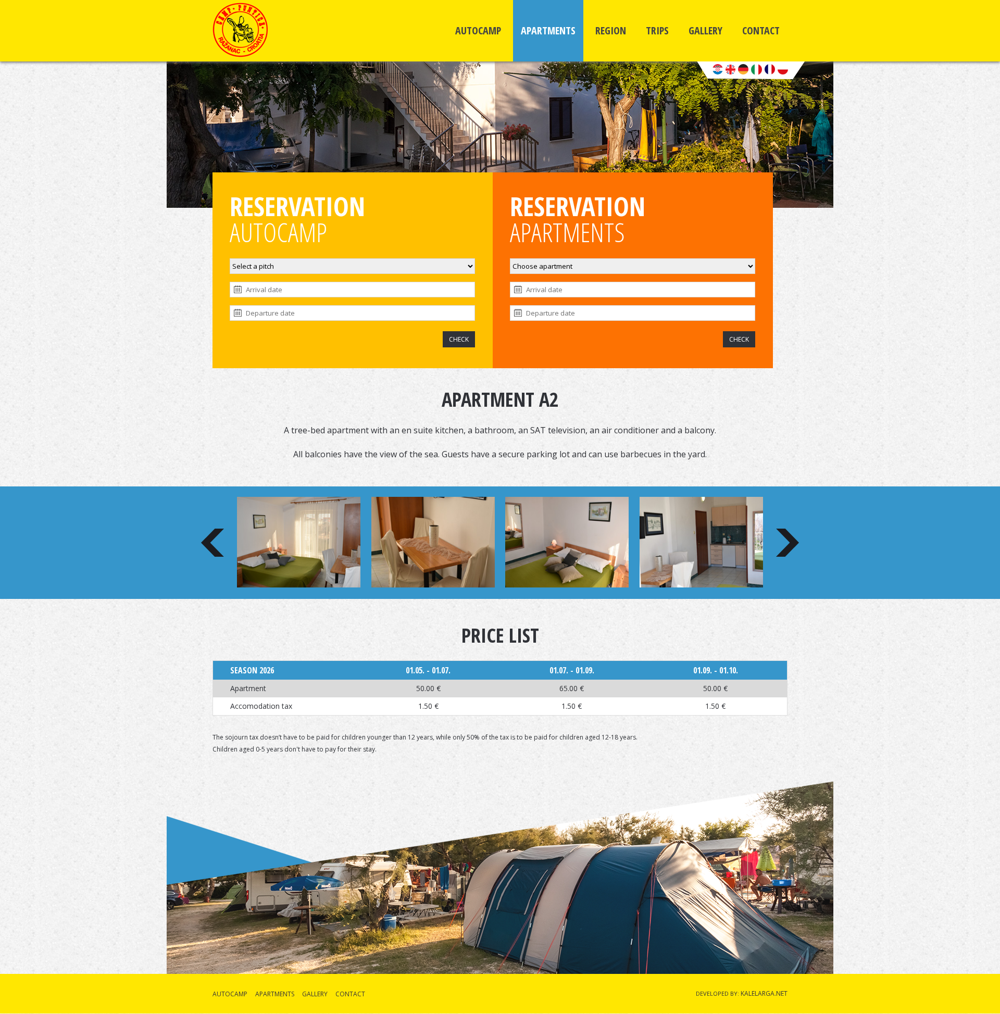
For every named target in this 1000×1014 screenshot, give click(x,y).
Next (787, 543)
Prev (212, 543)
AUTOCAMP (478, 30)
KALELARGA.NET (764, 993)
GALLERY (705, 30)
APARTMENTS (548, 30)
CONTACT (761, 30)
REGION (610, 30)
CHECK (459, 339)
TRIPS (657, 30)
